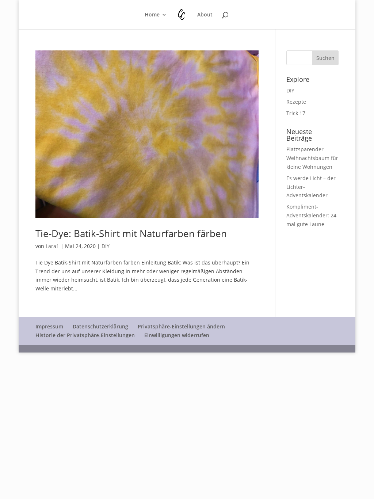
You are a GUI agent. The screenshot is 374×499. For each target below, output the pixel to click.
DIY (106, 246)
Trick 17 (295, 113)
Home (152, 15)
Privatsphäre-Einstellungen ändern (181, 326)
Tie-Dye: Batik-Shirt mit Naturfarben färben (131, 233)
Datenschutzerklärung (100, 326)
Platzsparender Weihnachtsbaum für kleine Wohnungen (312, 158)
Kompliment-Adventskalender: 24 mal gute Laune (311, 215)
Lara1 (52, 246)
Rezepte (296, 101)
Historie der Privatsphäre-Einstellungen (85, 335)
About (205, 15)
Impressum (49, 326)
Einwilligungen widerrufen (176, 335)
